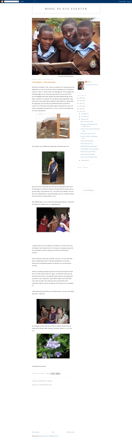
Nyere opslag (35, 432)
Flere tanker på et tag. (87, 143)
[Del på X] (55, 374)
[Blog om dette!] (53, 374)
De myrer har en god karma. (88, 151)
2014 (81, 103)
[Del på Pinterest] (59, 374)
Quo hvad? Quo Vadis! (87, 121)
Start (53, 432)
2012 (81, 109)
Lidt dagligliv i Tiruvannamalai (89, 149)
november (84, 116)
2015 (81, 101)
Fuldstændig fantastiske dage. (89, 146)
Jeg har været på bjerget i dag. (89, 157)
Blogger (91, 190)
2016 (81, 98)
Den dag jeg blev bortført (88, 154)
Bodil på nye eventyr (66, 8)
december (84, 114)
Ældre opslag (70, 432)
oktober (83, 119)
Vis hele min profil (91, 84)
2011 (81, 111)
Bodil (89, 81)
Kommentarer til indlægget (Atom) (48, 436)
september (84, 160)
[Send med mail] (51, 374)
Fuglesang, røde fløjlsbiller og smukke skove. (89, 125)
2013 (81, 106)
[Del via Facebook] (57, 374)
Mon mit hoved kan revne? (88, 133)
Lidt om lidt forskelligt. (87, 141)
